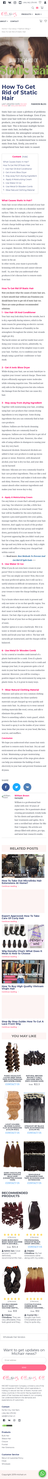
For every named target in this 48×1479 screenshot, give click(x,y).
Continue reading (9, 886)
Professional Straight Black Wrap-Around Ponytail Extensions (32, 1241)
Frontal (5, 1444)
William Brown (18, 106)
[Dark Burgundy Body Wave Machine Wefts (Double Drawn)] (12, 1215)
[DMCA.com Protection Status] (7, 1425)
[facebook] (6, 787)
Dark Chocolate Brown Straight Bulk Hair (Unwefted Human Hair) (12, 1176)
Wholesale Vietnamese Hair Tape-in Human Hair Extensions (34, 1177)
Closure (5, 1442)
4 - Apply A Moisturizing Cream (17, 179)
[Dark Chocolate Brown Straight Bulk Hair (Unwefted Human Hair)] (12, 1154)
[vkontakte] (27, 787)
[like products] (40, 2)
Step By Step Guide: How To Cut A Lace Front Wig (23, 1022)
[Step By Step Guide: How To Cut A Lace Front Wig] (23, 1007)
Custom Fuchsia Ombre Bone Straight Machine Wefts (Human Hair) (34, 1306)
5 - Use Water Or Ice (12, 183)
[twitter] (17, 787)
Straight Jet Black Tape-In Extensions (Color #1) (34, 1127)
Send (24, 1367)
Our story (12, 29)
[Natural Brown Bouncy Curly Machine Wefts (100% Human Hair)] (34, 1057)
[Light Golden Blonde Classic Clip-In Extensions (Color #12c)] (12, 1105)
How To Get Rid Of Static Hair (16, 165)
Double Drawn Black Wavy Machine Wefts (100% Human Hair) (11, 1306)
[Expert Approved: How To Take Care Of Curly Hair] (23, 901)
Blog (37, 14)
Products (26, 14)
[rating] (19, 1234)
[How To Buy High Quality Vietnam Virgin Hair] (23, 971)
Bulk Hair (5, 1436)
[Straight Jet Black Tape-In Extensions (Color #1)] (34, 1107)
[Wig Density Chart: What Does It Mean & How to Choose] (23, 936)
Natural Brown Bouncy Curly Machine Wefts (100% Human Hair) (34, 1078)
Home (4, 29)
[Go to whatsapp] (42, 1473)
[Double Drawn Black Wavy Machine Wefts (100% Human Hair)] (12, 1279)
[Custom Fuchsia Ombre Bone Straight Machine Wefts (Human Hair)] (35, 1279)
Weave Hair (6, 1439)
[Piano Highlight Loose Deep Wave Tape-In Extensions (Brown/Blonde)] (12, 1057)
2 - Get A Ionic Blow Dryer (15, 172)
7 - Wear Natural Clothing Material (18, 190)
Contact (14, 21)
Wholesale (6, 1464)
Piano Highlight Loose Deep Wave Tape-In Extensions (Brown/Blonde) (12, 1078)
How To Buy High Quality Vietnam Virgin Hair (23, 987)
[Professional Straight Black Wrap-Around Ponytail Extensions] (35, 1215)
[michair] (23, 1378)
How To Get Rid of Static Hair (14, 32)
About (3, 21)
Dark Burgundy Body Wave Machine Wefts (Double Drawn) (12, 1241)
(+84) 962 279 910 (30, 3)
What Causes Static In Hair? (16, 162)
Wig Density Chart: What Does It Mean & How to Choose (22, 952)
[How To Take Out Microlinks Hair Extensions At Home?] (23, 866)
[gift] (37, 8)
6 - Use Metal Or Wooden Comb (18, 186)
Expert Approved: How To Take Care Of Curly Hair (20, 917)
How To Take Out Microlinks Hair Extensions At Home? (22, 881)
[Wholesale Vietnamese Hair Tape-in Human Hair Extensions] (34, 1156)
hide (25, 157)
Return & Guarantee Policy (12, 1458)
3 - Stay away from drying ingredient (20, 176)
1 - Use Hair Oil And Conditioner (17, 169)
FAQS (4, 1461)
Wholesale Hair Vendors (14, 1337)
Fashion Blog (23, 29)
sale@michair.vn (8, 1416)
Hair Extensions (8, 1447)
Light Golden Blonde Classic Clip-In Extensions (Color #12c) (12, 1126)
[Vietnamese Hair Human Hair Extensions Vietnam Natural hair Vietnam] (10, 14)
